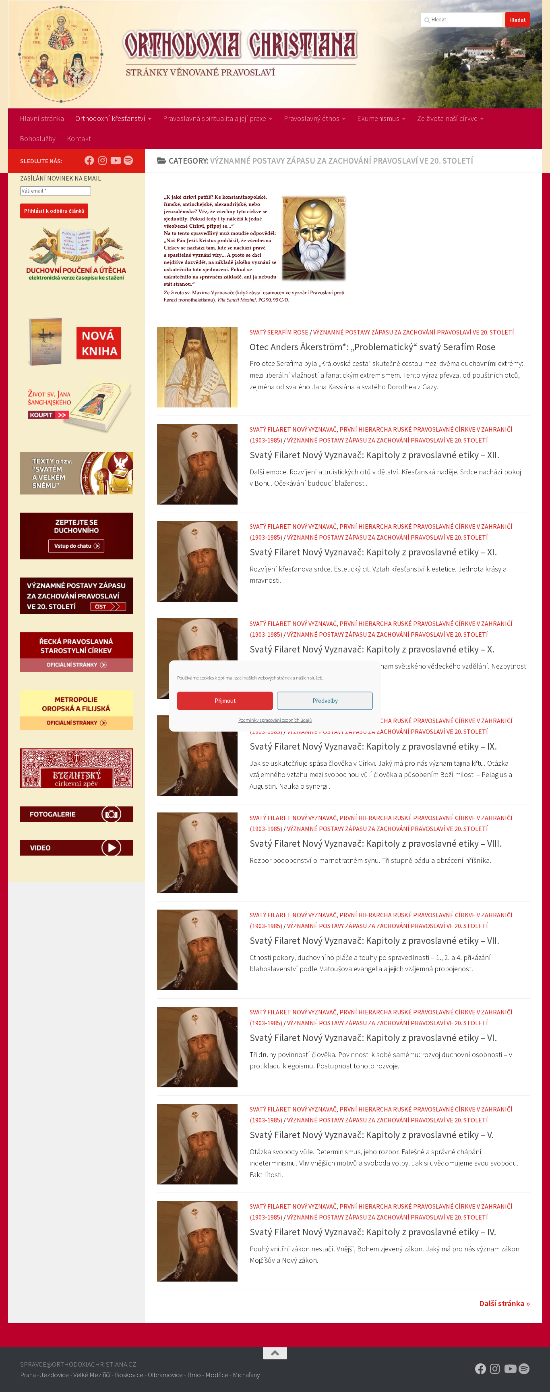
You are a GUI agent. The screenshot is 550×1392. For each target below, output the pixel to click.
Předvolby (325, 700)
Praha (28, 1374)
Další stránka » (504, 1303)
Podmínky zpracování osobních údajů (275, 720)
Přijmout (225, 700)
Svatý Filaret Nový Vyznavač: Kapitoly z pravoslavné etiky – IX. (373, 746)
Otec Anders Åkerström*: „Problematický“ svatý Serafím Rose (373, 347)
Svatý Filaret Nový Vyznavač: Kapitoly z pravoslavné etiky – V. (372, 1135)
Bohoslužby (38, 138)
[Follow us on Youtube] (115, 160)
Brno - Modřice (207, 1374)
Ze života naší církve (447, 118)
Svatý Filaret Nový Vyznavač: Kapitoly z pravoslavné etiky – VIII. (376, 843)
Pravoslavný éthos (311, 118)
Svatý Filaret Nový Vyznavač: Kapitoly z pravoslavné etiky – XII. (374, 455)
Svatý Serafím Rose (279, 332)
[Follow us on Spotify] (128, 160)
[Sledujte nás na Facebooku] (89, 160)
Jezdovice (54, 1374)
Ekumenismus (378, 118)
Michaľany (246, 1374)
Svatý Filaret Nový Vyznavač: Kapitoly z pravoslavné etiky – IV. (373, 1232)
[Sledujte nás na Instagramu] (102, 160)
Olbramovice (165, 1374)
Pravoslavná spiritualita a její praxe (214, 118)
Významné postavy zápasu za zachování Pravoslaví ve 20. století (413, 332)
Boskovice (129, 1374)
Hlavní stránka (42, 118)
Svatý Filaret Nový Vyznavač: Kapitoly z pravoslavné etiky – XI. (373, 552)
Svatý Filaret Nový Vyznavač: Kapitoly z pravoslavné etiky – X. (372, 649)
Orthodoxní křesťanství (110, 118)
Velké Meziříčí (91, 1374)
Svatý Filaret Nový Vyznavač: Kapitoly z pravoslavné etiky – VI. (373, 1037)
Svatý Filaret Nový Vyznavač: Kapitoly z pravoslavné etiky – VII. (374, 940)
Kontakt (79, 138)
